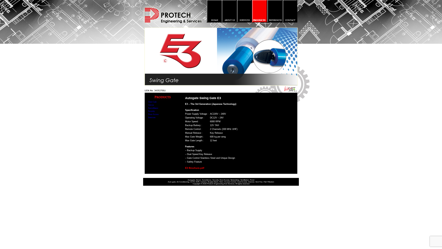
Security (151, 111)
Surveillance (153, 108)
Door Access (153, 114)
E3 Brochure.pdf (194, 168)
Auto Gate (152, 102)
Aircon (151, 105)
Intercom (151, 117)
